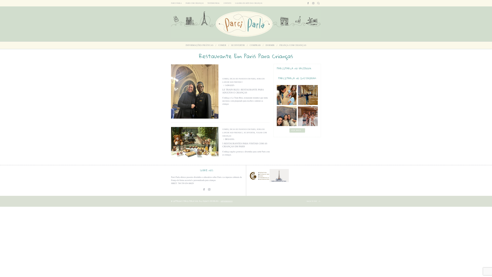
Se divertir (249, 133)
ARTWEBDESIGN (227, 201)
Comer (225, 79)
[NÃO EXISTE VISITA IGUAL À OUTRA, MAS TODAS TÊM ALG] (287, 95)
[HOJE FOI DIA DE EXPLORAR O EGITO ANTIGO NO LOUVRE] (308, 116)
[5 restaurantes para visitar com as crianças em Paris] (194, 142)
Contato (227, 3)
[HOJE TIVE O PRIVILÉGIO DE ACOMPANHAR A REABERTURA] (308, 95)
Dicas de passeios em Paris (243, 79)
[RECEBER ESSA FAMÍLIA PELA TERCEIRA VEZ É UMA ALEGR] (287, 116)
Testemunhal (213, 3)
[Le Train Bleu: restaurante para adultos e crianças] (194, 91)
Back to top (312, 201)
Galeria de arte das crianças (248, 3)
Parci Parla (176, 3)
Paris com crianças (195, 3)
